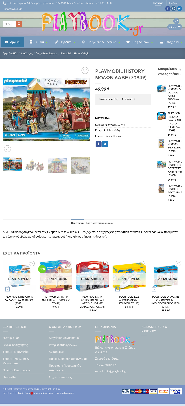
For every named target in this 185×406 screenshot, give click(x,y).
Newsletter (10, 377)
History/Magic (81, 53)
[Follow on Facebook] (168, 8)
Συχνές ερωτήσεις (60, 377)
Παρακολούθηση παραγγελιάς (68, 358)
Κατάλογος (27, 53)
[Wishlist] (176, 21)
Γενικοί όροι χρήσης (15, 344)
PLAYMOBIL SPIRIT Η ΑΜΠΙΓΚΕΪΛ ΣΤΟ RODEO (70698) (56, 300)
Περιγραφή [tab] (77, 222)
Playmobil (66, 53)
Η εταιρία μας (11, 337)
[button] (13, 9)
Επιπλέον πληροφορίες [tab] (100, 222)
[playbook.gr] (92, 24)
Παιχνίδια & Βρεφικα (46, 53)
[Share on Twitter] (105, 144)
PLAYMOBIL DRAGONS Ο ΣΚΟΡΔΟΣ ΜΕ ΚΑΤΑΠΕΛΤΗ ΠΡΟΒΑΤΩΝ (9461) (165, 301)
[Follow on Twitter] (179, 8)
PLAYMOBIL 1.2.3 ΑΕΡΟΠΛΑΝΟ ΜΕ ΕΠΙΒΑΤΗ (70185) (129, 300)
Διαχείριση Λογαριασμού (64, 337)
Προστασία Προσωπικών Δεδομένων (65, 368)
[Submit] (19, 24)
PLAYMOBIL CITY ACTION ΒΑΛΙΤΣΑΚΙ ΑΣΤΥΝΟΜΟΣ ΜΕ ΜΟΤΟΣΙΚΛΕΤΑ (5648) (92, 301)
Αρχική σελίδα (10, 53)
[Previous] (9, 109)
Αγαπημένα (56, 351)
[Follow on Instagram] (173, 8)
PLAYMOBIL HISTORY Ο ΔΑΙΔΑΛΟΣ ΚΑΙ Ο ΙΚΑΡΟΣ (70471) (19, 300)
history (108, 136)
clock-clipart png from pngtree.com (54, 392)
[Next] (83, 109)
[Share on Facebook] (99, 144)
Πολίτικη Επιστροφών (17, 370)
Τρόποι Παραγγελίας (16, 351)
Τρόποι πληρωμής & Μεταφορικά (16, 361)
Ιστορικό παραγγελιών (63, 344)
